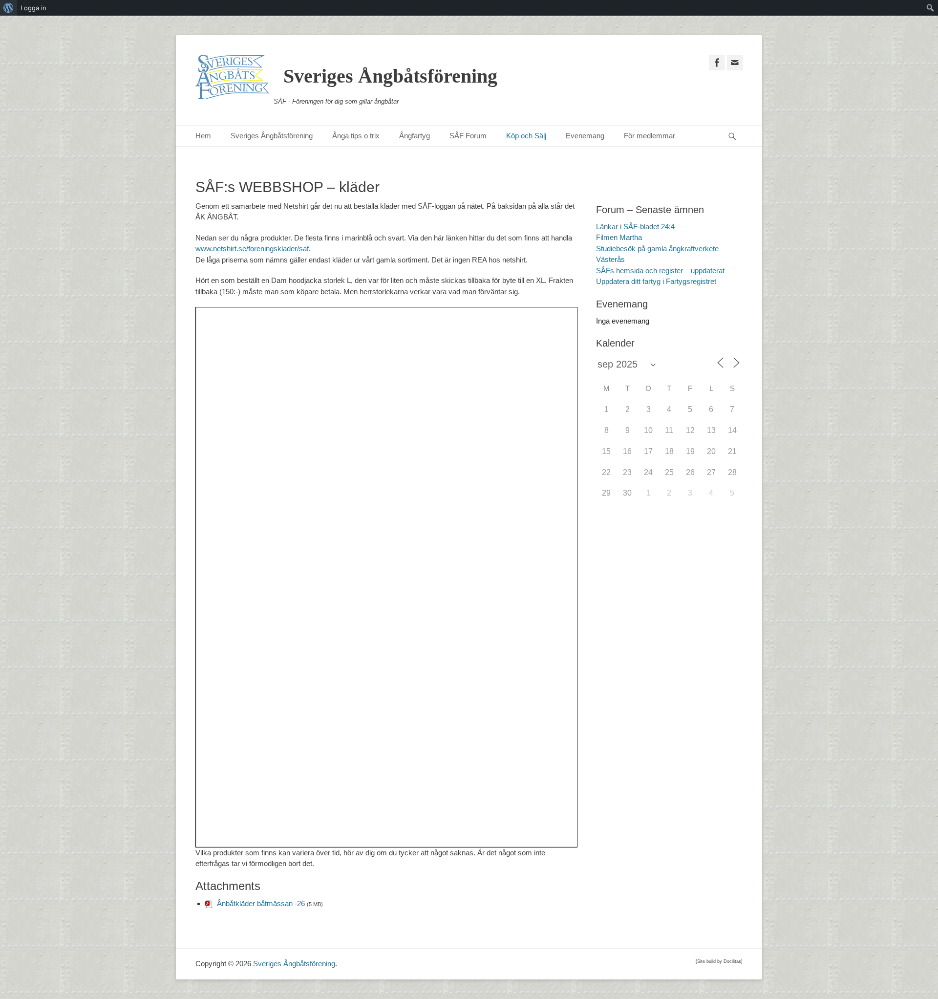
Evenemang (585, 135)
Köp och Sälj (526, 135)
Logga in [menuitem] (33, 8)
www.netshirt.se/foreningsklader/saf (252, 248)
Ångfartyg (414, 135)
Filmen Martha (619, 237)
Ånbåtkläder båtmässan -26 (261, 903)
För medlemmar (649, 135)
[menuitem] (8, 8)
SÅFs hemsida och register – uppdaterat (660, 270)
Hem (203, 135)
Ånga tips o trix (356, 135)
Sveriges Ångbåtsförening (390, 76)
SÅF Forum (468, 135)
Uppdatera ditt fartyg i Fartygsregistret (656, 281)
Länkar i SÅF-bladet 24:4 (635, 226)
